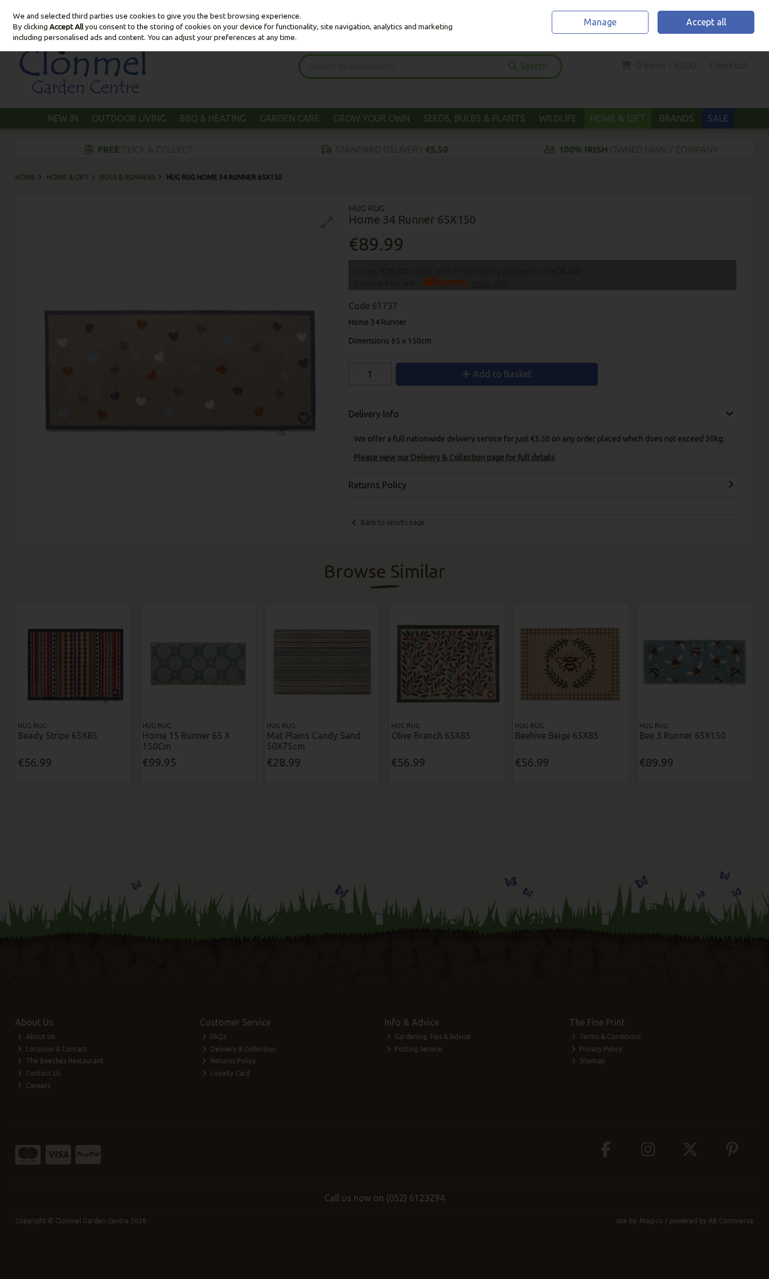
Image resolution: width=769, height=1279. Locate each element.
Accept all (706, 22)
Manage (600, 22)
